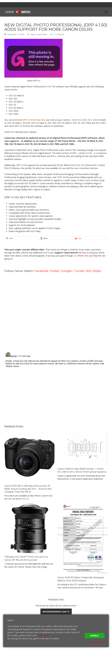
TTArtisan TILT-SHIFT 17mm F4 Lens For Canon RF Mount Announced (26, 558)
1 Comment (59, 34)
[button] (106, 12)
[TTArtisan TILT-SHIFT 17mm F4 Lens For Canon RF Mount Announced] (29, 528)
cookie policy (44, 635)
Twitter (55, 271)
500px (97, 271)
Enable (94, 635)
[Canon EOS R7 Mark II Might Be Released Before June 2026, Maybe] (82, 538)
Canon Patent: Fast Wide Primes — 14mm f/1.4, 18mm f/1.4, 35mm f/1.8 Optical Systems (81, 470)
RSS (88, 271)
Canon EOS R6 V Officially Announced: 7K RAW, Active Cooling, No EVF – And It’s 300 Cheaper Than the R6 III (27, 488)
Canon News (41, 34)
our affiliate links (81, 255)
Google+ (67, 271)
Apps (33, 34)
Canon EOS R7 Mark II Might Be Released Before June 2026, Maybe (80, 579)
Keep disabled (98, 641)
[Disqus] (56, 312)
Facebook (41, 271)
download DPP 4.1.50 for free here (29, 119)
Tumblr (79, 271)
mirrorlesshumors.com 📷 (56, 611)
